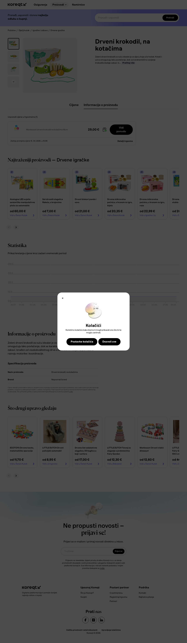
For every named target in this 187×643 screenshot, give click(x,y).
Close (63, 298)
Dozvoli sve (109, 341)
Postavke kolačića (82, 341)
